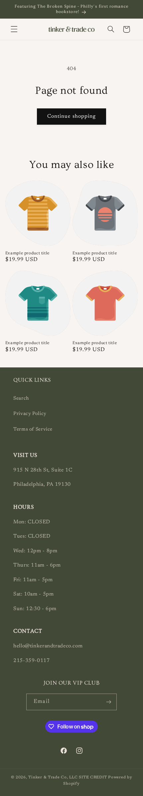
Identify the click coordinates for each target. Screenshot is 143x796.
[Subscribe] (108, 702)
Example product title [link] (27, 253)
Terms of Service (33, 429)
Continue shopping (71, 116)
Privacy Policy (30, 413)
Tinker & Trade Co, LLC (52, 777)
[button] (14, 29)
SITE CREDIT (93, 777)
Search (21, 398)
